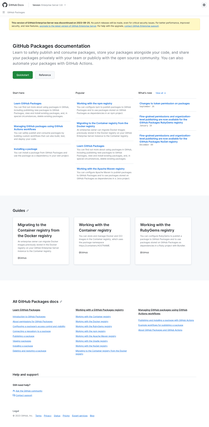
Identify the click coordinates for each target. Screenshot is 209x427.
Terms (38, 415)
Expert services (80, 415)
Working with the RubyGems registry (94, 326)
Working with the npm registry (91, 331)
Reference (45, 74)
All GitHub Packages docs (35, 301)
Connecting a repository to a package (32, 331)
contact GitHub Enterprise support (141, 26)
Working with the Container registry (93, 316)
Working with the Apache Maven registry (96, 336)
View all (159, 93)
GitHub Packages (16, 12)
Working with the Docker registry (92, 321)
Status (57, 415)
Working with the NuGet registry (92, 346)
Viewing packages (22, 341)
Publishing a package (23, 336)
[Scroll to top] (202, 420)
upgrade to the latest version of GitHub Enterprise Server (67, 26)
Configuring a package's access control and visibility (39, 326)
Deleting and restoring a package (29, 350)
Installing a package (23, 346)
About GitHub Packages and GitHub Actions (160, 330)
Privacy (47, 415)
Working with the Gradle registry (92, 341)
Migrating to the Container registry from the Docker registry (101, 352)
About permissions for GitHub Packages (32, 321)
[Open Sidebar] (3, 12)
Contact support (24, 395)
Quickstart (23, 74)
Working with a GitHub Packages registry (100, 309)
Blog (92, 415)
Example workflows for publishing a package (160, 325)
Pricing (66, 415)
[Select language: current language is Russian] (204, 4)
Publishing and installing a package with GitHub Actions (166, 320)
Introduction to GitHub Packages (29, 316)
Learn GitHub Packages (26, 309)
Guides (19, 210)
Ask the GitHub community (29, 391)
